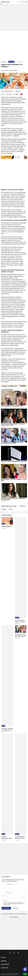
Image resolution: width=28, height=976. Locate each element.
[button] (19, 1)
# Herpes (4, 509)
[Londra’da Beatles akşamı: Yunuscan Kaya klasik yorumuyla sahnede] (20, 570)
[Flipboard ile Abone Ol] (18, 91)
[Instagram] (18, 952)
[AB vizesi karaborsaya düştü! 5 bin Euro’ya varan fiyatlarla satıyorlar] (7, 787)
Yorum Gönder (6, 908)
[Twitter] (14, 952)
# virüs (10, 509)
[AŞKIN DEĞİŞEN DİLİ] (7, 570)
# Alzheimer (22, 506)
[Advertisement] (14, 15)
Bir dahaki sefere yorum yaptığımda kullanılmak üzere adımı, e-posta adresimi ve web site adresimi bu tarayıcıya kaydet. (14, 903)
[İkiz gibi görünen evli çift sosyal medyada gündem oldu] (20, 678)
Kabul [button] (25, 974)
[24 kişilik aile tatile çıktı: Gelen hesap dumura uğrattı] (20, 787)
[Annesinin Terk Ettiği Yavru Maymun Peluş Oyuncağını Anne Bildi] (7, 678)
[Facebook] (9, 952)
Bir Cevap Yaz (7, 876)
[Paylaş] (26, 2)
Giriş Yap (15, 908)
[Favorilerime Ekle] (21, 94)
